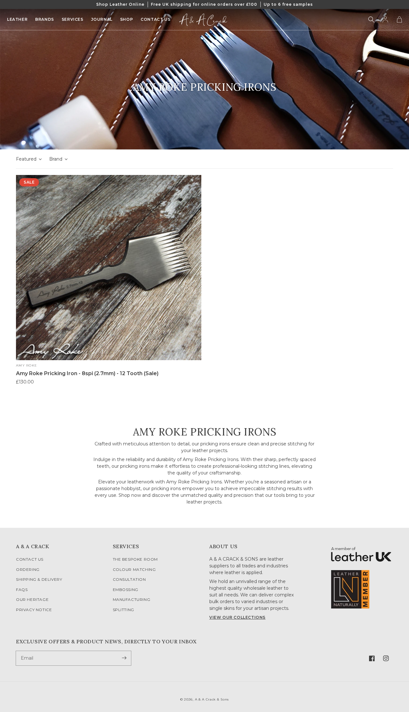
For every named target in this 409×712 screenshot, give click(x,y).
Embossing (125, 589)
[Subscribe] (124, 658)
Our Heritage (32, 599)
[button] (371, 19)
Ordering (28, 569)
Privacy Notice (34, 609)
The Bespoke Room (135, 559)
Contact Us (29, 559)
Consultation (129, 579)
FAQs (21, 589)
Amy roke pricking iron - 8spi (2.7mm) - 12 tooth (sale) (87, 373)
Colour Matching (134, 569)
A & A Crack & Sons (212, 699)
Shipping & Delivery (39, 579)
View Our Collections (237, 617)
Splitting (123, 609)
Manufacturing (131, 599)
